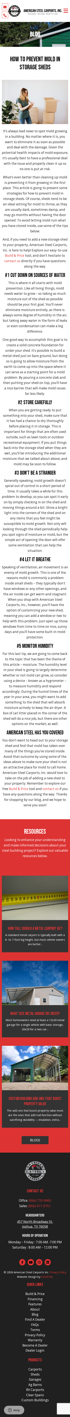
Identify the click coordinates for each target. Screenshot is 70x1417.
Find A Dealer (35, 1319)
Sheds (35, 1374)
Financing (35, 1299)
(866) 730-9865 (40, 1200)
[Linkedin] (48, 1262)
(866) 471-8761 (39, 1206)
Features (35, 1304)
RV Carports (35, 1390)
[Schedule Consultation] (5, 6)
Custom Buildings (35, 1400)
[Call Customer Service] (5, 14)
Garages (35, 1379)
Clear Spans (35, 1395)
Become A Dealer (35, 1345)
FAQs (35, 1325)
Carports (35, 1369)
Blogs (35, 1140)
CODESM (46, 1277)
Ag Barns (35, 1385)
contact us (12, 261)
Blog (35, 1314)
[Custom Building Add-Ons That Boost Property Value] (35, 1067)
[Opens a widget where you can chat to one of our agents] (14, 1410)
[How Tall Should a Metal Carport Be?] (35, 897)
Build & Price (14, 255)
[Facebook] (22, 1262)
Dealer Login (35, 1350)
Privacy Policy (58, 1272)
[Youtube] (31, 1262)
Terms (35, 1330)
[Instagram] (39, 1262)
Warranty (35, 1340)
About (35, 1309)
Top (67, 1414)
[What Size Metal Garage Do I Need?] (35, 982)
